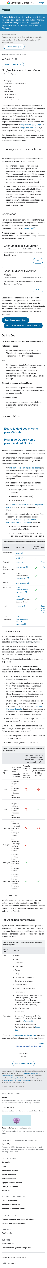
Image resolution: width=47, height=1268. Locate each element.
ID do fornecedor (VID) (18, 505)
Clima (4, 1166)
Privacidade (21, 1257)
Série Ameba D (21, 583)
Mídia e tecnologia (9, 1174)
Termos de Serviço (8, 1257)
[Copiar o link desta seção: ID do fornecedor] (22, 631)
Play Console (7, 1233)
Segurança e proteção (10, 1170)
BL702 (18, 558)
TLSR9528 (19, 607)
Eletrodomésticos (9, 1178)
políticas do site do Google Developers (17, 1080)
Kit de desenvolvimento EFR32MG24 (22, 590)
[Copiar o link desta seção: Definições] (17, 335)
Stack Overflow (8, 1244)
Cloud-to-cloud (8, 1108)
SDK (28, 228)
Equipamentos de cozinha (12, 1183)
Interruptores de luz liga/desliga (23, 1035)
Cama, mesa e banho (10, 1187)
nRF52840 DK (20, 568)
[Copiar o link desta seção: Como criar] (18, 214)
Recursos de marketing (11, 1204)
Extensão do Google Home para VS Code (21, 430)
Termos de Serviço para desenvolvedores (18, 1219)
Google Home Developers (10, 54)
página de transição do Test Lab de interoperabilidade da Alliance (21, 25)
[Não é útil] (16, 59)
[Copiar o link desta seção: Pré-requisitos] (22, 416)
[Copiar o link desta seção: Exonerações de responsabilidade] (4, 153)
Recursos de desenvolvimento (13, 1209)
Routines (27, 1021)
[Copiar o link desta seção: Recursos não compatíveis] (37, 920)
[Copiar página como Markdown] (12, 74)
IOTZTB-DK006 (21, 578)
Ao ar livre (6, 1191)
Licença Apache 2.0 (17, 1078)
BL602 (18, 553)
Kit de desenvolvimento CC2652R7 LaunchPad (22, 620)
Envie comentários (13, 64)
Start (38, 261)
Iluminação (6, 1162)
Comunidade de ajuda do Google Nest (16, 1248)
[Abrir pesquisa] (32, 2)
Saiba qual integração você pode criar (16, 1128)
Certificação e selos (10, 1200)
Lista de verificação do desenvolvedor (23, 325)
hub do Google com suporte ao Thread (24, 468)
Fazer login (40, 3)
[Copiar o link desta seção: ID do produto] (19, 895)
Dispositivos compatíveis (15, 320)
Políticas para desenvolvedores (14, 1223)
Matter (6, 9)
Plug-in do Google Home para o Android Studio (19, 441)
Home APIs (6, 1144)
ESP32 (18, 563)
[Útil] (12, 59)
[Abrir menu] (3, 2)
